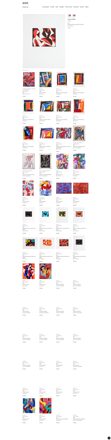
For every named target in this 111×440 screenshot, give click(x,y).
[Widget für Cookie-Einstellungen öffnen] (109, 438)
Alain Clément (72, 19)
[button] (66, 16)
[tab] (25, 70)
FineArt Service (68, 7)
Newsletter (76, 7)
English (87, 7)
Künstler (52, 7)
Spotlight (61, 7)
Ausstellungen (45, 7)
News (57, 7)
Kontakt (82, 7)
